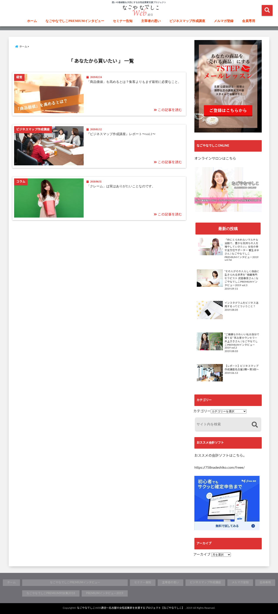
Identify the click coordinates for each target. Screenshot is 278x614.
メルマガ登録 (223, 21)
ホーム (32, 21)
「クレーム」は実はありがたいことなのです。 (121, 186)
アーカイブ (201, 554)
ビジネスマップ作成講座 (187, 21)
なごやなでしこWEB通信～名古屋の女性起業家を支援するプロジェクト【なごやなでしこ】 (130, 608)
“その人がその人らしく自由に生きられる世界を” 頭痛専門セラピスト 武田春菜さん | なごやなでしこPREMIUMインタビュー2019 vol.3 (242, 278)
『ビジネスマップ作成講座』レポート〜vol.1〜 (121, 134)
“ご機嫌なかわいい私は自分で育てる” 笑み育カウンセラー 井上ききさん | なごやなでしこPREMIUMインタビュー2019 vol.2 (242, 341)
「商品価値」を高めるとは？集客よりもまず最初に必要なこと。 (134, 82)
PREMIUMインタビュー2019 (104, 593)
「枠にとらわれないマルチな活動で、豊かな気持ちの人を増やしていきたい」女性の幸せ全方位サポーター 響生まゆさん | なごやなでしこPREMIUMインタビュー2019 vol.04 (242, 250)
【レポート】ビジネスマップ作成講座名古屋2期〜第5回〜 (242, 368)
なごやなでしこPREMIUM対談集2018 (50, 593)
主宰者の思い (151, 21)
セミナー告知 (122, 21)
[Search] (255, 425)
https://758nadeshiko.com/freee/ (219, 467)
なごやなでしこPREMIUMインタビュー (75, 21)
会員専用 (248, 21)
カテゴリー (202, 411)
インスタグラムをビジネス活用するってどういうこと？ (241, 305)
